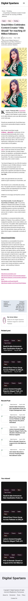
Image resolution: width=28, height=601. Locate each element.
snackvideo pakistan (6, 44)
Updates (15, 44)
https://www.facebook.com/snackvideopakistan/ (13, 275)
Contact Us (14, 598)
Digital (4, 21)
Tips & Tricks (7, 343)
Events (13, 340)
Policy (23, 595)
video (2, 149)
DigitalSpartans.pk (6, 41)
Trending (16, 21)
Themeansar (20, 592)
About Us (5, 595)
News (9, 21)
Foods (13, 361)
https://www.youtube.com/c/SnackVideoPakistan (13, 283)
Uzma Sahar (13, 317)
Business (6, 340)
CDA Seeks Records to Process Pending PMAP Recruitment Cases (16, 453)
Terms (18, 595)
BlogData (12, 592)
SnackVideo (22, 110)
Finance (13, 383)
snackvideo (16, 43)
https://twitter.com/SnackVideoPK (9, 281)
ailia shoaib (6, 40)
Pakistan (18, 41)
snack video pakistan (7, 43)
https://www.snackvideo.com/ (8, 273)
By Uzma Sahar (8, 37)
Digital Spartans (10, 3)
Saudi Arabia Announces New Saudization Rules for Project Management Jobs (13, 348)
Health (19, 361)
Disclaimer (12, 595)
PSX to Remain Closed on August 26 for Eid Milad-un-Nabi (17, 443)
